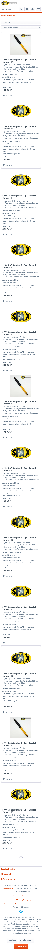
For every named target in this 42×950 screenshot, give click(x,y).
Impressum (36, 904)
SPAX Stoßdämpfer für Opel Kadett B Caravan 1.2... (19, 402)
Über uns (24, 896)
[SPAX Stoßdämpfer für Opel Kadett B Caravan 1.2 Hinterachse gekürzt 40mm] (21, 452)
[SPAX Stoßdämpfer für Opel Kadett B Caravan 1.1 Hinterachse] (21, 44)
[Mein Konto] (32, 9)
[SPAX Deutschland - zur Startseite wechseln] (9, 3)
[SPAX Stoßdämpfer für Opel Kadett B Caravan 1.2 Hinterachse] (21, 386)
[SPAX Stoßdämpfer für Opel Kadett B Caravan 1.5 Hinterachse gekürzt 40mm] (21, 794)
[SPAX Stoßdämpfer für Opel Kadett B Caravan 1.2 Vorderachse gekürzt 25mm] (21, 658)
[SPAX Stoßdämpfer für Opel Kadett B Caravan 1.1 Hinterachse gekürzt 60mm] (21, 180)
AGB (27, 904)
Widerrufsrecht (7, 904)
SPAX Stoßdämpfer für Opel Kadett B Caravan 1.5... (19, 744)
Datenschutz (19, 904)
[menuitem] (6, 9)
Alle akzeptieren (26, 940)
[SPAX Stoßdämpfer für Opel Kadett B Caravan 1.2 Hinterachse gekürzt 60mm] (21, 522)
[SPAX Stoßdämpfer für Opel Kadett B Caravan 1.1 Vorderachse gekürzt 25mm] (21, 316)
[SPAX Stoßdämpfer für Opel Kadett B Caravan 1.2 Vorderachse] (21, 591)
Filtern (7, 22)
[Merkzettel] (26, 9)
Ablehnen (12, 940)
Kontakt (15, 896)
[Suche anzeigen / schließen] (21, 9)
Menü (8, 8)
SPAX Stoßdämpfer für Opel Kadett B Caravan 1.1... (19, 60)
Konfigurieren (21, 946)
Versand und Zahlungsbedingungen (20, 900)
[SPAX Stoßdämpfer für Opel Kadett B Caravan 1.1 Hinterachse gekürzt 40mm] (21, 111)
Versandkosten (8, 888)
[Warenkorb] (38, 9)
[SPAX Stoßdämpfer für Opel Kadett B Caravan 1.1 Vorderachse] (21, 249)
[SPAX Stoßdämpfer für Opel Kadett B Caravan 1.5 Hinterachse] (21, 727)
